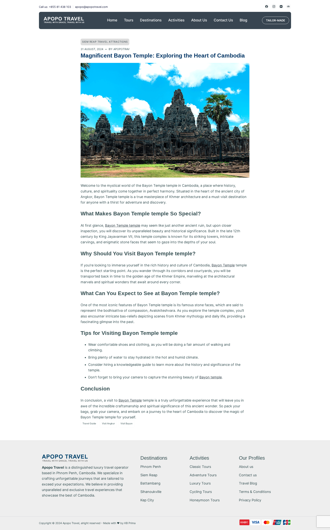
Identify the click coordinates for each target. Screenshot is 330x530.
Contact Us (223, 20)
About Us (199, 20)
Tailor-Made (275, 20)
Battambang (150, 483)
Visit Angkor (108, 423)
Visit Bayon (127, 423)
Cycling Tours (201, 492)
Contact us (248, 475)
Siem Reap (148, 475)
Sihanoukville (150, 492)
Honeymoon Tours (205, 500)
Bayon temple (210, 377)
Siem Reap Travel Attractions (105, 41)
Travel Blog (248, 483)
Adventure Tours (203, 475)
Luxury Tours (200, 483)
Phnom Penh (150, 467)
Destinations (151, 20)
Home (112, 20)
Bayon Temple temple (122, 225)
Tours (128, 20)
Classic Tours (200, 467)
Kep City (147, 500)
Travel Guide (89, 423)
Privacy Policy (250, 500)
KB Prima (130, 523)
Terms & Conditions (255, 492)
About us (246, 467)
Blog (243, 20)
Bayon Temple (223, 265)
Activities (176, 20)
